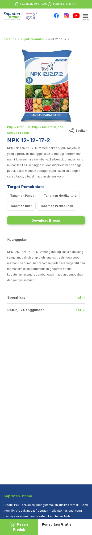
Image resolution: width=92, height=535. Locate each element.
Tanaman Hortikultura (60, 195)
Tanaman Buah (21, 206)
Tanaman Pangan (23, 195)
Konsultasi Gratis (56, 524)
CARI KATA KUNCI (65, 4)
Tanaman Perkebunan (56, 206)
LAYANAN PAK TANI (33, 4)
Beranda (10, 39)
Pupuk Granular (32, 39)
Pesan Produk (20, 526)
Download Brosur (46, 220)
